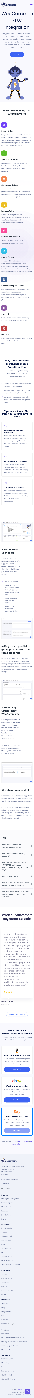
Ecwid (3, 1295)
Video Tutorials (6, 1236)
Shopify (4, 1274)
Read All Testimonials (17, 1014)
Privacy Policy (20, 1394)
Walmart (4, 1320)
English (6, 1189)
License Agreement (8, 1371)
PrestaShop (5, 1287)
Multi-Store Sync (7, 1207)
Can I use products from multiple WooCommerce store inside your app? (16, 894)
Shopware (5, 1282)
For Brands (5, 1334)
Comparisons (6, 1240)
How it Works (6, 1215)
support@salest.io (12, 1179)
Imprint (29, 1394)
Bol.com (9, 1324)
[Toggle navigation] (31, 4)
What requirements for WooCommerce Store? (11, 845)
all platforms (23, 1141)
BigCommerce (6, 1278)
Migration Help (6, 1350)
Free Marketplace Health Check (12, 1338)
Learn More (17, 1069)
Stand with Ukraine (8, 1379)
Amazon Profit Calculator (10, 1264)
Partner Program (7, 1359)
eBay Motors (6, 1312)
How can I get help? (10, 876)
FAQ (2, 1252)
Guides (4, 1232)
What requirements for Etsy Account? (13, 854)
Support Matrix (6, 1256)
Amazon (4, 1304)
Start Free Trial (6, 1375)
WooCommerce (7, 1291)
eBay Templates (7, 1260)
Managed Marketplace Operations (14, 1342)
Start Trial (17, 54)
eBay (3, 1308)
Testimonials (6, 1248)
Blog (3, 1244)
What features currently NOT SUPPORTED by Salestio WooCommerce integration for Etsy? (15, 866)
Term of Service (8, 1394)
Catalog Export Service (9, 1346)
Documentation (7, 1228)
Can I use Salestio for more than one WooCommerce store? (15, 884)
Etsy (2, 1316)
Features (4, 1211)
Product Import (6, 1203)
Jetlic (20, 1390)
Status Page (5, 1363)
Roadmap (5, 1367)
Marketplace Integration (10, 1199)
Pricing (3, 1219)
